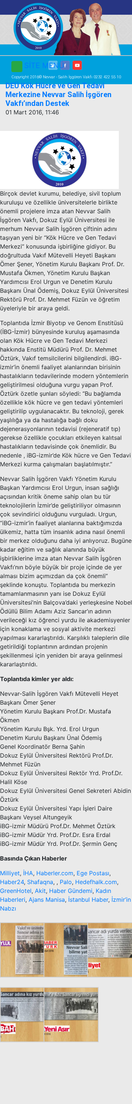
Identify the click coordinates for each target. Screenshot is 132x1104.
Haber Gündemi (70, 890)
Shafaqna (40, 882)
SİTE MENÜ (44, 65)
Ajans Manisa (47, 899)
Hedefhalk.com (96, 882)
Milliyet (10, 873)
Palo (66, 882)
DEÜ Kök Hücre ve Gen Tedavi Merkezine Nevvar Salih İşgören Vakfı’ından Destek (58, 94)
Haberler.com (54, 873)
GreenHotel (16, 890)
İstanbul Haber (88, 899)
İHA (28, 873)
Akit (40, 890)
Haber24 (12, 882)
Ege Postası (93, 873)
